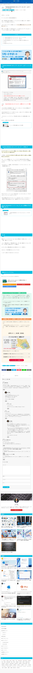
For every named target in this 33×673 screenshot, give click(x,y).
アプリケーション (5, 638)
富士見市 (26, 365)
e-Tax (16, 660)
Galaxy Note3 (20, 660)
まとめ (5, 41)
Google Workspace (5, 642)
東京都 (11, 667)
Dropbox (13, 660)
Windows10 (18, 365)
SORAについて (5, 630)
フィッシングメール (19, 666)
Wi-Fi (29, 663)
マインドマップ (29, 666)
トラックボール (4, 666)
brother (10, 660)
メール (4, 479)
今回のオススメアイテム (8, 43)
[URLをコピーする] (29, 370)
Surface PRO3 (11, 663)
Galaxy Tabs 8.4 (25, 660)
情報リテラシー (5, 654)
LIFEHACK (4, 626)
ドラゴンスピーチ (9, 666)
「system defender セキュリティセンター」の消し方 (13, 38)
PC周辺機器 (4, 628)
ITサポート (4, 365)
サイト (4, 482)
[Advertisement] (16, 135)
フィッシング (22, 365)
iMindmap (29, 660)
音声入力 (18, 667)
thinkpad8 (20, 663)
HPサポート (4, 632)
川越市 (8, 667)
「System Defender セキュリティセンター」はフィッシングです (15, 37)
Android (8, 660)
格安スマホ (14, 667)
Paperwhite (3, 663)
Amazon (4, 660)
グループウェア (5, 640)
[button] (4, 370)
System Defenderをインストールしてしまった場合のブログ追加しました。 (16, 40)
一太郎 (2, 667)
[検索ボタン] (32, 1)
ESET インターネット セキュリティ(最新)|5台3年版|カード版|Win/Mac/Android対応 (17, 281)
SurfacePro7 (16, 663)
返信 (3, 389)
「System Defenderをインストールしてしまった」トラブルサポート (19, 213)
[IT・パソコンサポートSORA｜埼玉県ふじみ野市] (16, 1)
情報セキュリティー (12, 365)
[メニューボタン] (1, 1)
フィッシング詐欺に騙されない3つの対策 (16, 125)
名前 (4, 476)
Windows (8, 365)
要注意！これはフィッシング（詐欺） (9, 454)
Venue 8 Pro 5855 (24, 663)
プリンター (24, 666)
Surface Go (7, 663)
